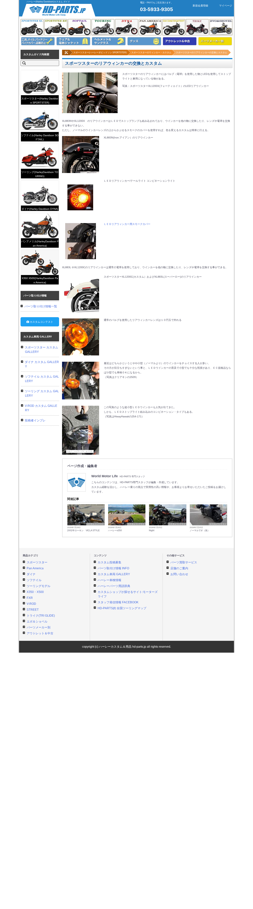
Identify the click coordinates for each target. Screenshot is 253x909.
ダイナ (126, 27)
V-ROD (31, 603)
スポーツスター (37, 562)
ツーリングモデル (38, 586)
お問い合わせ (179, 574)
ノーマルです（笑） (200, 530)
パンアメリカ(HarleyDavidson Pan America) (40, 243)
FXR (30, 597)
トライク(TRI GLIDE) (41, 615)
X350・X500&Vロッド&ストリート (173, 27)
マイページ (225, 5)
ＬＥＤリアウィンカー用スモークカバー (127, 224)
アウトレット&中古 (179, 41)
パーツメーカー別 (215, 41)
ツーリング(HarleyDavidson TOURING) (39, 174)
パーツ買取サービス (183, 562)
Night (151, 530)
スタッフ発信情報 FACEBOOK (118, 602)
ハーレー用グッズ (144, 41)
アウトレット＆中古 (40, 633)
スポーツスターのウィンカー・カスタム (151, 52)
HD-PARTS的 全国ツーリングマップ (122, 608)
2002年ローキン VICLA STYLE (83, 530)
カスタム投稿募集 (109, 562)
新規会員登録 (200, 5)
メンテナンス (38, 41)
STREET (33, 609)
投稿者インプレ (35, 420)
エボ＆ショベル (221, 27)
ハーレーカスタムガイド (59, 10)
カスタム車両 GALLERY (114, 574)
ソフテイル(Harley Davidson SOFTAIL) (40, 137)
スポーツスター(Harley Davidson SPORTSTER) (39, 100)
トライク (197, 27)
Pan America (150, 27)
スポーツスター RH (55, 27)
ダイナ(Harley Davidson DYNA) (39, 208)
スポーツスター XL (32, 27)
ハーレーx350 (115, 530)
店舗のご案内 (179, 568)
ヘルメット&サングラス (108, 41)
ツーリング (103, 27)
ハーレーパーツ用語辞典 (114, 586)
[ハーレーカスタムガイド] (66, 54)
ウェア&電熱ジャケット (73, 41)
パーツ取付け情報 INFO (113, 568)
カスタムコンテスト (95, 524)
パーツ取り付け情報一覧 (40, 306)
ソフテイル (79, 27)
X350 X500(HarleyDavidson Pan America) (40, 280)
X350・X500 (35, 591)
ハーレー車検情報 (109, 580)
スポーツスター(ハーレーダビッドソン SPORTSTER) (100, 52)
